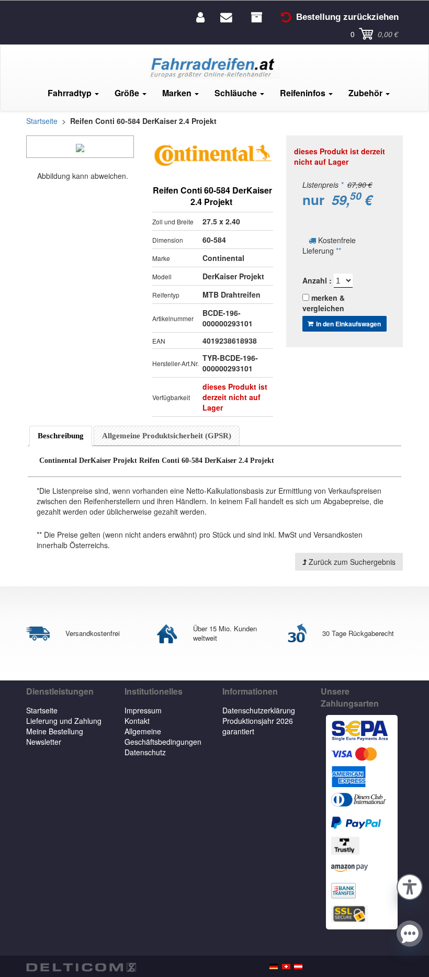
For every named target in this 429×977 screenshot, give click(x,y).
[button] (410, 885)
